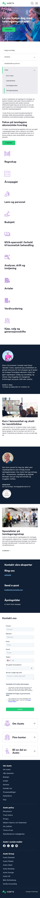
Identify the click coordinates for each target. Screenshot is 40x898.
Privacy (6, 819)
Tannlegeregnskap (12, 90)
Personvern (7, 811)
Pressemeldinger (9, 792)
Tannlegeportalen (11, 86)
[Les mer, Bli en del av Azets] (34, 751)
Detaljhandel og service (12, 63)
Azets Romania (8, 869)
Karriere (6, 785)
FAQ (4, 800)
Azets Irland (7, 865)
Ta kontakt (8, 29)
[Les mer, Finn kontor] (34, 737)
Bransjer (6, 777)
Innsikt (5, 781)
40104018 (7, 575)
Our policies (7, 826)
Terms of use (8, 830)
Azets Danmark (9, 858)
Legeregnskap (10, 81)
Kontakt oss (7, 788)
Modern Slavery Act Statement (15, 823)
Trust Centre (8, 815)
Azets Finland (8, 861)
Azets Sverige (8, 873)
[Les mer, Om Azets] (34, 723)
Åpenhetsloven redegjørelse (14, 834)
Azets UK (6, 876)
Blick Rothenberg (9, 880)
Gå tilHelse (9, 76)
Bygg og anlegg (9, 50)
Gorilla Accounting (10, 884)
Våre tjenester (8, 773)
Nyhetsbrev (7, 796)
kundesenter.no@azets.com (13, 590)
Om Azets (7, 770)
